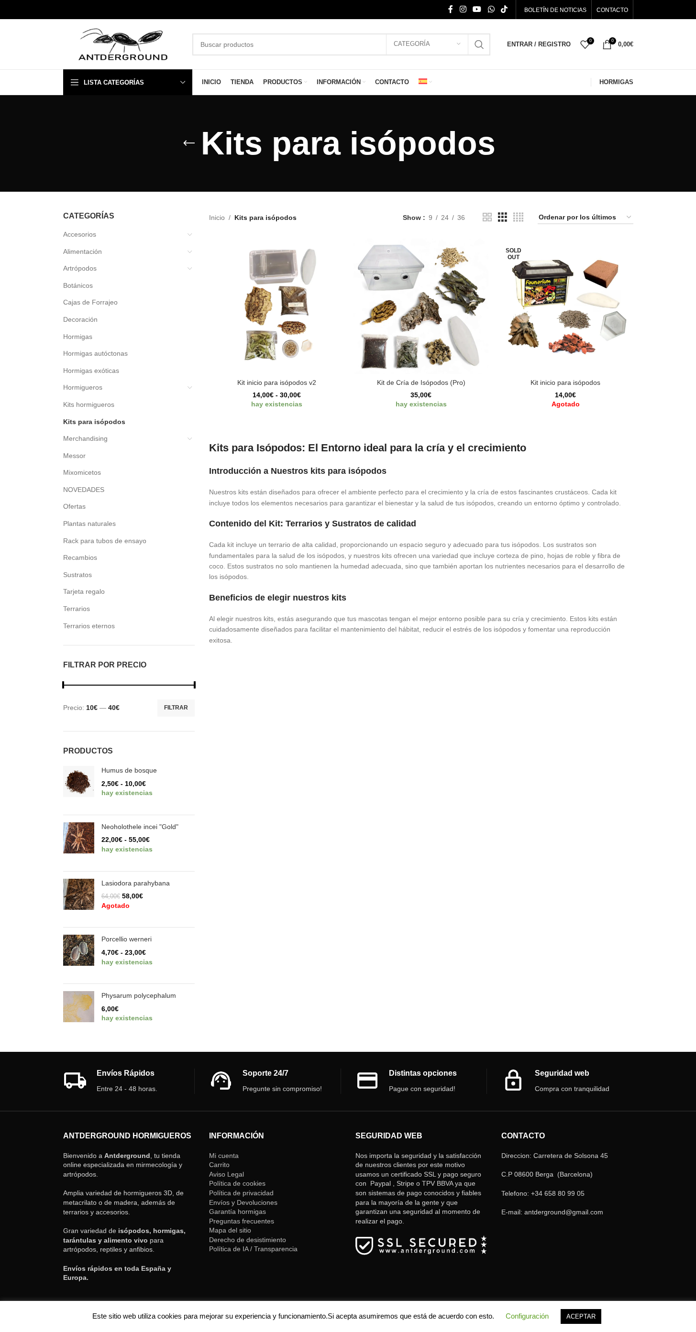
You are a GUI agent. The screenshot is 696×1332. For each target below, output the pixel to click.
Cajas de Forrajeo (90, 302)
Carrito (219, 1164)
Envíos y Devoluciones (243, 1202)
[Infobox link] (129, 1081)
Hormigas (77, 336)
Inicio (217, 217)
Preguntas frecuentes (241, 1221)
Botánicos (78, 285)
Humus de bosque (129, 770)
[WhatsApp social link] (491, 9)
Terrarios (76, 608)
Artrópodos (80, 268)
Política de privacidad (241, 1193)
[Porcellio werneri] (78, 955)
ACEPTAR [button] (581, 1316)
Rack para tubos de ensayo (104, 541)
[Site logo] (123, 43)
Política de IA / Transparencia (253, 1249)
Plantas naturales (89, 523)
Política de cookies (237, 1183)
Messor (74, 455)
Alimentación (82, 251)
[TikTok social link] (503, 9)
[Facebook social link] (450, 9)
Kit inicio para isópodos (565, 382)
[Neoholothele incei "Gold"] (78, 843)
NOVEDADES (83, 489)
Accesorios (79, 234)
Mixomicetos (82, 472)
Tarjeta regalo (84, 591)
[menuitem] (425, 82)
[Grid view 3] (502, 217)
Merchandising (85, 438)
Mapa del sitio (230, 1230)
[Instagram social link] (462, 9)
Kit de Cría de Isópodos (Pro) (421, 382)
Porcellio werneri (126, 939)
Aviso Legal (226, 1174)
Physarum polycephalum (138, 995)
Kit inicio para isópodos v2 (276, 382)
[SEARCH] (479, 44)
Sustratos (77, 575)
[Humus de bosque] (78, 787)
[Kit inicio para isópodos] (565, 306)
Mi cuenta (224, 1155)
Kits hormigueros (88, 404)
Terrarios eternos (89, 626)
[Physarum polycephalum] (78, 1012)
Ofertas (74, 506)
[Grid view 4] (518, 217)
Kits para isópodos (94, 422)
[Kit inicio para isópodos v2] (276, 306)
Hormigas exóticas (91, 370)
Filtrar (176, 707)
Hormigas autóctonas (95, 353)
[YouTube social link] (477, 9)
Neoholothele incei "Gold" (139, 826)
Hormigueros (82, 387)
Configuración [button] (527, 1316)
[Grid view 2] (487, 217)
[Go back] (189, 143)
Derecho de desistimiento (247, 1240)
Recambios (80, 557)
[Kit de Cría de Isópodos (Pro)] (421, 306)
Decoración (80, 319)
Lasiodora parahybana (135, 883)
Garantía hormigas (237, 1211)
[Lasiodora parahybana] (78, 899)
